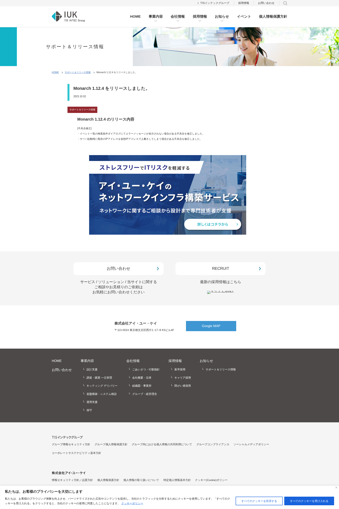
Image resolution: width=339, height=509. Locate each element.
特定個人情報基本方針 (177, 480)
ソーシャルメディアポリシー (251, 444)
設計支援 (92, 369)
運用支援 (92, 402)
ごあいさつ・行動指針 (146, 369)
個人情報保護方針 (273, 16)
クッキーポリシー (132, 503)
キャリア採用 (182, 377)
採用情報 (200, 16)
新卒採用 (179, 369)
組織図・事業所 (141, 385)
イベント (244, 16)
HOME (135, 16)
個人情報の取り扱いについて (141, 480)
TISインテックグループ (214, 3)
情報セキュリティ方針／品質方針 (72, 480)
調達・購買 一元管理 (99, 377)
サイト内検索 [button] (285, 3)
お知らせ (222, 16)
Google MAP (211, 326)
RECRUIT (220, 268)
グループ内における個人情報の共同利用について (162, 444)
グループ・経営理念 (144, 393)
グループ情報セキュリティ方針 (71, 444)
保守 (89, 410)
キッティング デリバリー (102, 385)
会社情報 (178, 16)
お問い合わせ (266, 3)
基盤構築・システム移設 (102, 393)
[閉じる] (336, 487)
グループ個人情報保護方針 (111, 444)
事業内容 (156, 16)
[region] (169, 497)
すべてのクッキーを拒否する (259, 501)
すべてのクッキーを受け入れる (309, 501)
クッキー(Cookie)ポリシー (211, 480)
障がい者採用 (182, 385)
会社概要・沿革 (141, 377)
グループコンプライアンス (212, 444)
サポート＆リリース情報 (78, 72)
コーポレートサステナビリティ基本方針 (76, 452)
